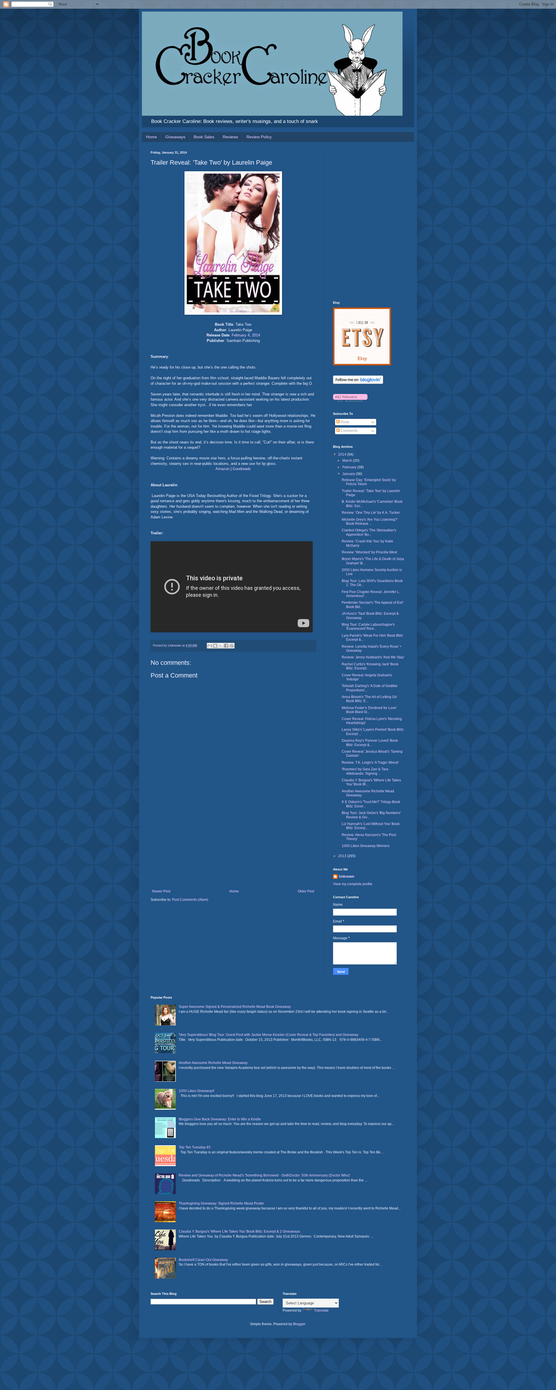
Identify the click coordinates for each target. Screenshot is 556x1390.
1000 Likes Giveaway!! (196, 1091)
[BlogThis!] (215, 646)
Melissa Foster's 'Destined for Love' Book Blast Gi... (369, 710)
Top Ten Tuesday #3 (195, 1147)
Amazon (222, 469)
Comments (349, 431)
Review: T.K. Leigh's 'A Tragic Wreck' (370, 763)
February (349, 467)
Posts (344, 422)
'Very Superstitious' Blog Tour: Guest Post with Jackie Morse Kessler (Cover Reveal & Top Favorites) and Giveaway (268, 1035)
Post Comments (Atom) (190, 900)
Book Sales (204, 137)
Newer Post (161, 891)
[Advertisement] (233, 846)
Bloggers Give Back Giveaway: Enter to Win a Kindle (220, 1119)
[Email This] (210, 646)
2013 (342, 856)
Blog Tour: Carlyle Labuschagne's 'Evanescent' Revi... (368, 627)
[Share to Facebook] (226, 646)
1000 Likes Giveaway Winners (365, 846)
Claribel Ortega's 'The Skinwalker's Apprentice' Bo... (369, 532)
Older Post (306, 891)
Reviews (230, 137)
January (349, 474)
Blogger (299, 1324)
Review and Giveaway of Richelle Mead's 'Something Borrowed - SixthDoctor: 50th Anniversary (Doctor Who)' (264, 1175)
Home (151, 137)
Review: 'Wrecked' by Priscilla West (369, 552)
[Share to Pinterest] (232, 646)
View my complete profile (352, 884)
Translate (321, 1310)
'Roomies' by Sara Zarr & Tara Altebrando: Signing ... (365, 771)
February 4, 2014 (246, 335)
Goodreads (242, 469)
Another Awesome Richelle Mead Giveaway (213, 1063)
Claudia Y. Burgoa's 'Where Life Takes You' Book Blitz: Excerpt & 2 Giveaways (239, 1231)
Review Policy (259, 137)
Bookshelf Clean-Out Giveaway (203, 1260)
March (347, 461)
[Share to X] (221, 646)
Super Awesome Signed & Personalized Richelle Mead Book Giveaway (235, 1007)
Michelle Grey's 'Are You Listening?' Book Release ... (370, 522)
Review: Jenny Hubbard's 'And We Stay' (373, 657)
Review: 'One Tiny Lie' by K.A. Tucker (371, 513)
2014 (342, 454)
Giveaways (175, 137)
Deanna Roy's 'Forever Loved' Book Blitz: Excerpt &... (370, 743)
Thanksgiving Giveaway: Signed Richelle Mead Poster (221, 1203)
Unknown (346, 876)
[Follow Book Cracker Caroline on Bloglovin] (358, 383)
